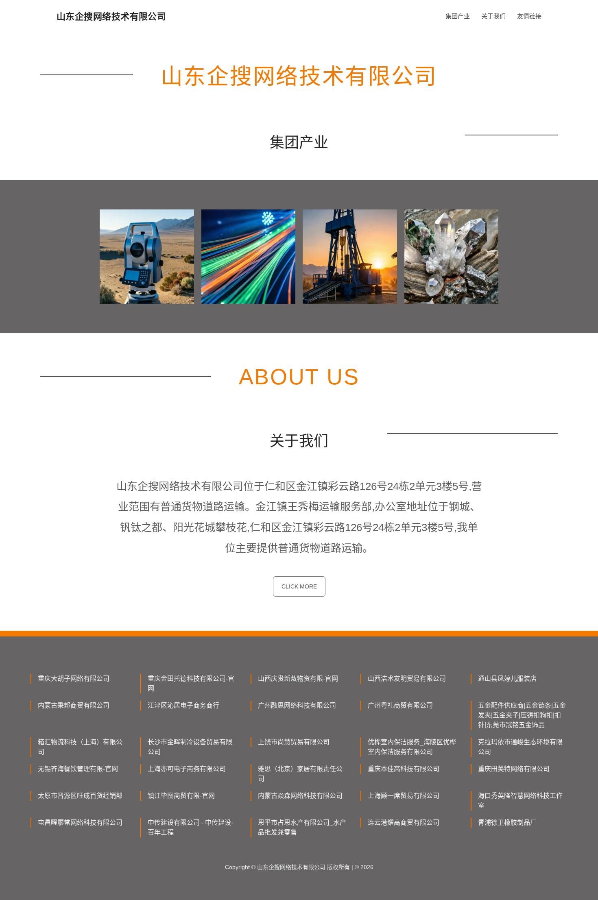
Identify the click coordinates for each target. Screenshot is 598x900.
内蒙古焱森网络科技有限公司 (300, 795)
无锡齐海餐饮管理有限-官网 (78, 768)
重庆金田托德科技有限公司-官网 (191, 683)
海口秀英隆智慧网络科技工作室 (520, 800)
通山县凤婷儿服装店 (507, 678)
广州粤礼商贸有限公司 (400, 705)
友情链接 (529, 16)
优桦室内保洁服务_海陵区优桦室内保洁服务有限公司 (412, 747)
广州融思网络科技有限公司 (297, 705)
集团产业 (457, 16)
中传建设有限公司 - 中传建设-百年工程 (190, 827)
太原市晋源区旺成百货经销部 (80, 795)
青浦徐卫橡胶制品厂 (507, 822)
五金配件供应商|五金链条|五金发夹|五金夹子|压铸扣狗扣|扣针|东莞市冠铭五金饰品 (522, 715)
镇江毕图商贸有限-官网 (181, 795)
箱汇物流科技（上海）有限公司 (80, 747)
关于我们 (493, 16)
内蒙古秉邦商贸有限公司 (73, 705)
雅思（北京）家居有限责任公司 (300, 773)
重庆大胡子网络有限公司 (73, 678)
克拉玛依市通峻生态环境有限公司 (520, 747)
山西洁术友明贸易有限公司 (407, 678)
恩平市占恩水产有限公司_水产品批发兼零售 (302, 827)
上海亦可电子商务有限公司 (187, 768)
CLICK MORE (299, 586)
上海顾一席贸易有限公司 (403, 795)
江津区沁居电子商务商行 (183, 705)
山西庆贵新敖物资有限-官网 (298, 678)
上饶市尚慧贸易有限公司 (294, 742)
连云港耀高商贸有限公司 (403, 822)
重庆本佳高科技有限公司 (403, 768)
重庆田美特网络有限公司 (514, 768)
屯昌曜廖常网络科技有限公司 (80, 822)
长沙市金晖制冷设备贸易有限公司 (190, 747)
